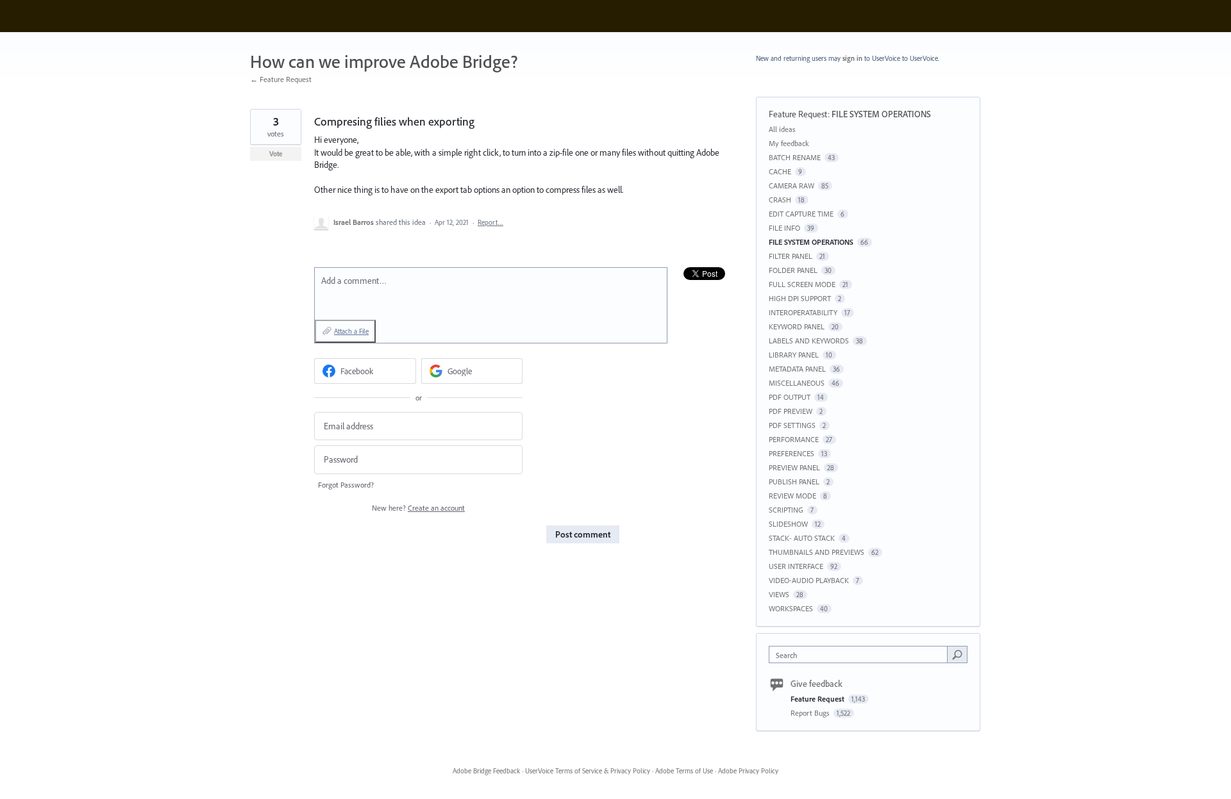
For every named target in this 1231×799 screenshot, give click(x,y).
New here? (418, 508)
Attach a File (351, 331)
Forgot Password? (346, 485)
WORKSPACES (791, 608)
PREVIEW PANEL (794, 467)
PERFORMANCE (794, 439)
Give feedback (816, 683)
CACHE (780, 171)
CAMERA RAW (791, 185)
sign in (852, 58)
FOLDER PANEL (793, 270)
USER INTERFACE (796, 566)
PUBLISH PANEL (794, 481)
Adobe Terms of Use (684, 770)
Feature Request (798, 114)
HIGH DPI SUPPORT (800, 298)
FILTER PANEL (790, 256)
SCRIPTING (786, 510)
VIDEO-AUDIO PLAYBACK (809, 580)
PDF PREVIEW (790, 411)
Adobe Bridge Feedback (486, 770)
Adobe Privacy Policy (748, 770)
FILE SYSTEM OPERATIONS (881, 114)
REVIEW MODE (792, 495)
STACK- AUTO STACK (802, 538)
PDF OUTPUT (789, 397)
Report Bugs (811, 713)
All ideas (782, 129)
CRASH (780, 199)
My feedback (789, 143)
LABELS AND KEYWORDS (809, 340)
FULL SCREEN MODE (802, 284)
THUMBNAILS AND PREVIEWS (816, 552)
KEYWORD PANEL (797, 326)
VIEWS (779, 594)
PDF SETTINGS (792, 425)
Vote (276, 153)
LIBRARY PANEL (794, 354)
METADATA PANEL (797, 369)
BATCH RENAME (795, 157)
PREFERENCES (791, 453)
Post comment (582, 534)
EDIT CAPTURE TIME (801, 213)
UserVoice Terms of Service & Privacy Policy (587, 770)
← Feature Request (281, 79)
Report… (490, 222)
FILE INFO (784, 228)
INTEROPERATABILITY (803, 312)
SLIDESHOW (788, 524)
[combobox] (861, 654)
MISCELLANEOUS (797, 383)
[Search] (957, 654)
